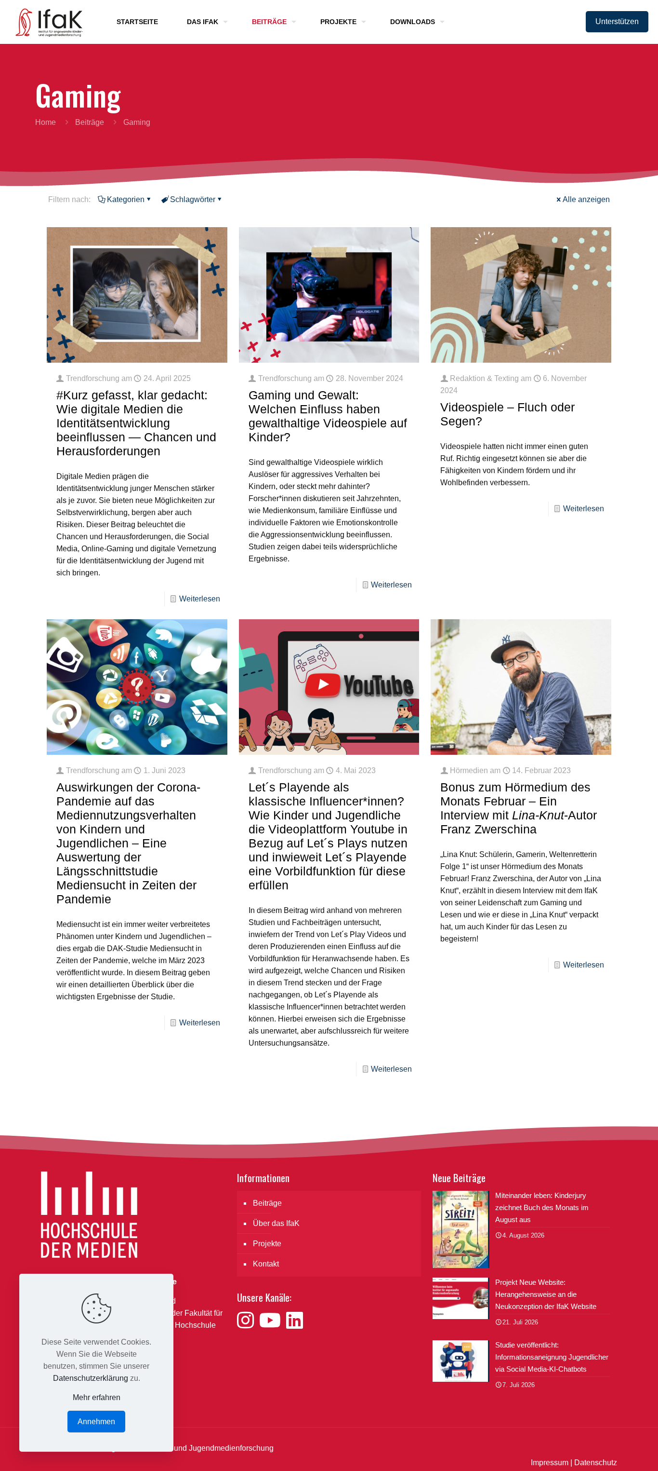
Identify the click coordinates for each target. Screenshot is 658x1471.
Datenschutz (595, 1462)
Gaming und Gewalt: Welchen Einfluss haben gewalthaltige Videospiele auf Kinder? (328, 416)
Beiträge (89, 122)
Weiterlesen (199, 599)
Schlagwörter (192, 199)
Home (45, 122)
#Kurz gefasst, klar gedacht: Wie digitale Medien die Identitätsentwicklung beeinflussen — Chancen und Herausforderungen (136, 423)
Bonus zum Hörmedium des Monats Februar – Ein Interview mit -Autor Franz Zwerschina (518, 808)
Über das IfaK (276, 1223)
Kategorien (126, 199)
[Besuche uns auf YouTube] (272, 1320)
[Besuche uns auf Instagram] (248, 1320)
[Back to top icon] (612, 1451)
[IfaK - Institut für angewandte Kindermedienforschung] (46, 21)
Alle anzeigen (586, 199)
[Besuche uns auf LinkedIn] (294, 1320)
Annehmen (96, 1421)
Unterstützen (617, 21)
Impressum (549, 1462)
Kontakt (266, 1264)
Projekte (267, 1243)
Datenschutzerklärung (90, 1378)
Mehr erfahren (96, 1397)
